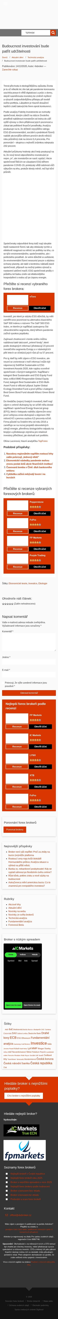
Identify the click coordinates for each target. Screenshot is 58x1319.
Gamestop (17, 1044)
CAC (42, 1029)
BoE (11, 1029)
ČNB (5, 1067)
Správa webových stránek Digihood (29, 1310)
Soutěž (41, 1055)
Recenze (17, 308)
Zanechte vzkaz (10, 69)
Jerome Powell (9, 1048)
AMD (6, 1029)
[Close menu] (5, 3)
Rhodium (17, 1055)
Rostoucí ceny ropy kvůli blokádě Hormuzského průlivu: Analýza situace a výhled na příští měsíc (28, 862)
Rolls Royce (25, 1055)
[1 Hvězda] (31, 301)
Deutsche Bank (34, 1033)
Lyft (29, 1048)
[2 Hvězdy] (33, 301)
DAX (14, 1033)
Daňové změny (22, 1033)
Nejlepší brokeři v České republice (28, 1174)
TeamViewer (12, 1059)
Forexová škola (16, 925)
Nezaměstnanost (19, 1052)
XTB (32, 775)
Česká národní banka (17, 1063)
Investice (32, 583)
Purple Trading (37, 555)
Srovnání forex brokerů (14, 1301)
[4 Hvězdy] (37, 301)
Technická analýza (36, 57)
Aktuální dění (17, 57)
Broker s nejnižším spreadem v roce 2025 (31, 1182)
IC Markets (35, 735)
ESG (19, 1038)
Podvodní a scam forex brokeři (26, 1199)
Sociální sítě (34, 1055)
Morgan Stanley (44, 1048)
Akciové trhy (14, 904)
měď (10, 1052)
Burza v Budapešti (34, 1029)
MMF (34, 1048)
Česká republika (41, 1063)
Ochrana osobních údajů (19, 1305)
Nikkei (29, 1052)
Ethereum (26, 1038)
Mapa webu (48, 1301)
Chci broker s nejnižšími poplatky (23, 1096)
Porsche (11, 1055)
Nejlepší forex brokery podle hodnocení (30, 1186)
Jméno (6, 657)
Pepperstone (37, 502)
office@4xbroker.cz (20, 1215)
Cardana (48, 1029)
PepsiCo (43, 1052)
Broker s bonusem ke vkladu (25, 1195)
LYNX (33, 755)
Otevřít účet (40, 308)
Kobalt (16, 1049)
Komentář (7, 631)
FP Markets (36, 537)
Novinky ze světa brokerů (21, 915)
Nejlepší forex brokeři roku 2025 (26, 1178)
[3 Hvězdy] (35, 301)
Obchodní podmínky (40, 1305)
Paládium (35, 1052)
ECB (13, 1037)
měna (5, 1052)
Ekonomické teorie (18, 583)
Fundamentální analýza (20, 921)
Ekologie (42, 583)
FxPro (33, 520)
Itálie (49, 1044)
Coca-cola (7, 1033)
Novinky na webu (17, 911)
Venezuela (20, 1059)
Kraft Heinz (23, 1048)
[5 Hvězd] (40, 301)
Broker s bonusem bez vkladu (25, 1191)
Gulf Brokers (25, 1044)
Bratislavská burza (20, 1029)
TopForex (43, 441)
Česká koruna (44, 1058)
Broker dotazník (33, 1301)
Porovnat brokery (14, 829)
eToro (33, 296)
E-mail (6, 670)
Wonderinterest (30, 1059)
